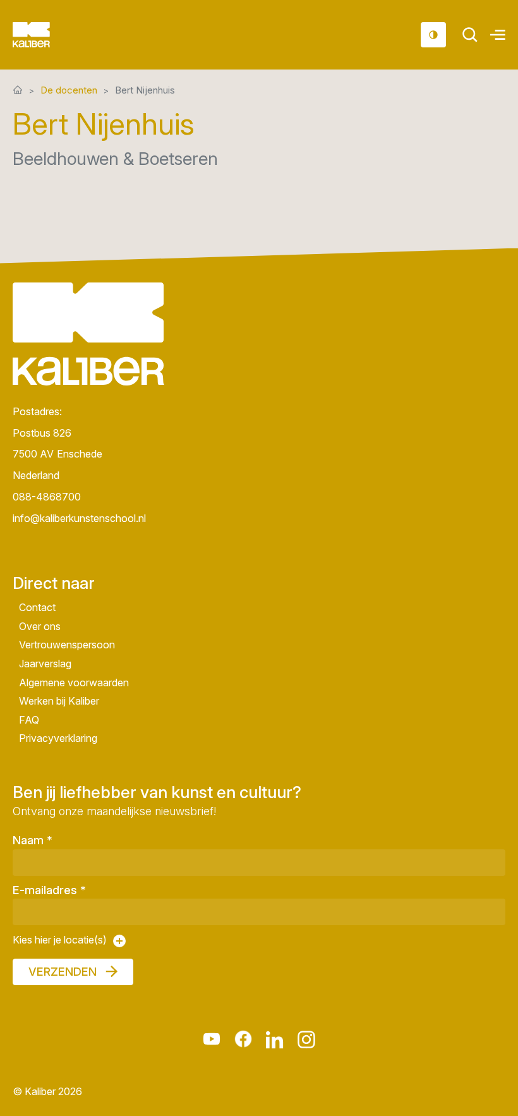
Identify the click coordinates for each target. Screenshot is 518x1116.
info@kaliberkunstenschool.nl (79, 517)
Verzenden (62, 971)
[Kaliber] (46, 35)
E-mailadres (49, 890)
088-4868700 (47, 496)
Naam (32, 840)
